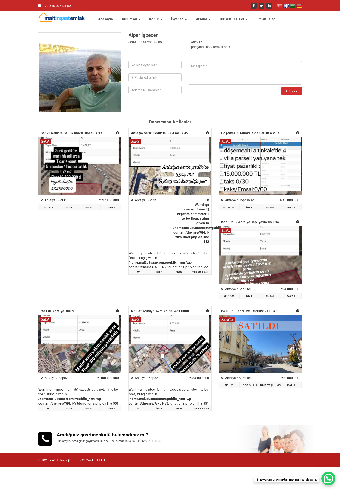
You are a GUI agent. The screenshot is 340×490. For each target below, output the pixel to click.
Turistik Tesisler (232, 19)
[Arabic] (293, 5)
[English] (286, 5)
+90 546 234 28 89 (56, 5)
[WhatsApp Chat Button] (328, 478)
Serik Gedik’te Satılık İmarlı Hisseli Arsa (71, 133)
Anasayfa (105, 19)
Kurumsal (130, 19)
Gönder (291, 91)
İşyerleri (178, 19)
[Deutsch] (299, 5)
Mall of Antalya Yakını (58, 310)
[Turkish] (280, 5)
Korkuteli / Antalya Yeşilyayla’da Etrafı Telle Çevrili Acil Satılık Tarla (253, 221)
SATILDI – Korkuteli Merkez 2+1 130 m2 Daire (253, 310)
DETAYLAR (80, 167)
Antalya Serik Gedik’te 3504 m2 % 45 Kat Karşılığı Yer (163, 133)
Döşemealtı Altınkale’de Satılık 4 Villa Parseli (253, 133)
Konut (154, 19)
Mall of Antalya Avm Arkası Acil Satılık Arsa (163, 310)
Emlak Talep (266, 19)
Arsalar (202, 19)
